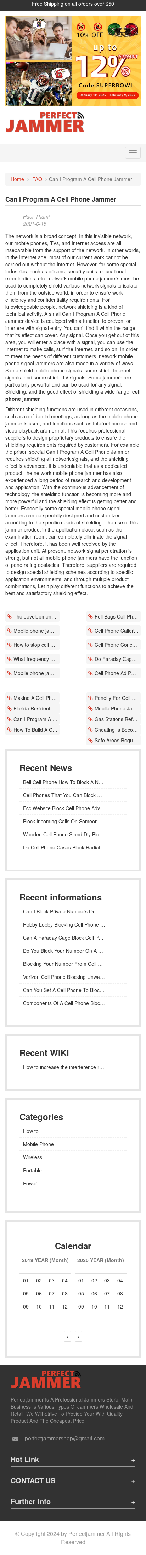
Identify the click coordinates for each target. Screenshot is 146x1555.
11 (107, 1306)
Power (30, 1183)
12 (120, 1306)
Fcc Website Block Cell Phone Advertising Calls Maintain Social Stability (73, 808)
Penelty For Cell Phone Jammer (118, 697)
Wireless (32, 1157)
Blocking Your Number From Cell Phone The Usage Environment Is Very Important (73, 963)
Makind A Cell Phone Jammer (36, 697)
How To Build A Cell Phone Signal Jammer (36, 729)
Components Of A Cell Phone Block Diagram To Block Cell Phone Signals (73, 1002)
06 (39, 1293)
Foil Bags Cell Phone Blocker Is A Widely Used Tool (118, 616)
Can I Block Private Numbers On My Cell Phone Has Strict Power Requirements (73, 911)
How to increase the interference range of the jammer (73, 1066)
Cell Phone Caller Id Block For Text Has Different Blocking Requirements (118, 630)
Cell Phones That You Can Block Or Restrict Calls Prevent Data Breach (73, 795)
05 (26, 1293)
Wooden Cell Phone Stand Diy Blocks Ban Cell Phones (73, 834)
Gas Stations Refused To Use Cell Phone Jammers (118, 719)
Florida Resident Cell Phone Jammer (36, 708)
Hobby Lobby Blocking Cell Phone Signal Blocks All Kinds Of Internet (73, 924)
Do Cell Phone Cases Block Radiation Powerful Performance (73, 847)
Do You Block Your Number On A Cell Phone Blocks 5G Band (73, 950)
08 (65, 1293)
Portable (32, 1170)
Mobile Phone (38, 1144)
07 (107, 1293)
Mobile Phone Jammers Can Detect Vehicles (118, 708)
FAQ (37, 178)
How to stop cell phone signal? (36, 644)
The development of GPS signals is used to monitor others (36, 616)
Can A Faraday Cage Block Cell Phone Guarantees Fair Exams (73, 937)
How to (31, 1131)
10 (94, 1306)
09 (81, 1306)
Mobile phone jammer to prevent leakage (36, 630)
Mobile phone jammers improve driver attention (36, 673)
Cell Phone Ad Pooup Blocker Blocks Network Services (118, 673)
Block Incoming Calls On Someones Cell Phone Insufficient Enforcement (73, 821)
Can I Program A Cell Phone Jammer (36, 719)
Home (17, 178)
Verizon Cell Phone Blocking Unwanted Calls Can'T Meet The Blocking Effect (73, 976)
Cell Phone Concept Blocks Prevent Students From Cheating (118, 644)
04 (65, 1280)
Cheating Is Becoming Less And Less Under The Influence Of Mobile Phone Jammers (118, 729)
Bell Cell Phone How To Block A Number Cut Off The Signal (73, 781)
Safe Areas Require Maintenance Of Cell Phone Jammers (118, 740)
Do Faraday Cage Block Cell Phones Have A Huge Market (118, 658)
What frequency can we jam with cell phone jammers (36, 658)
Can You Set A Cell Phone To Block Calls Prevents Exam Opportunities (73, 989)
